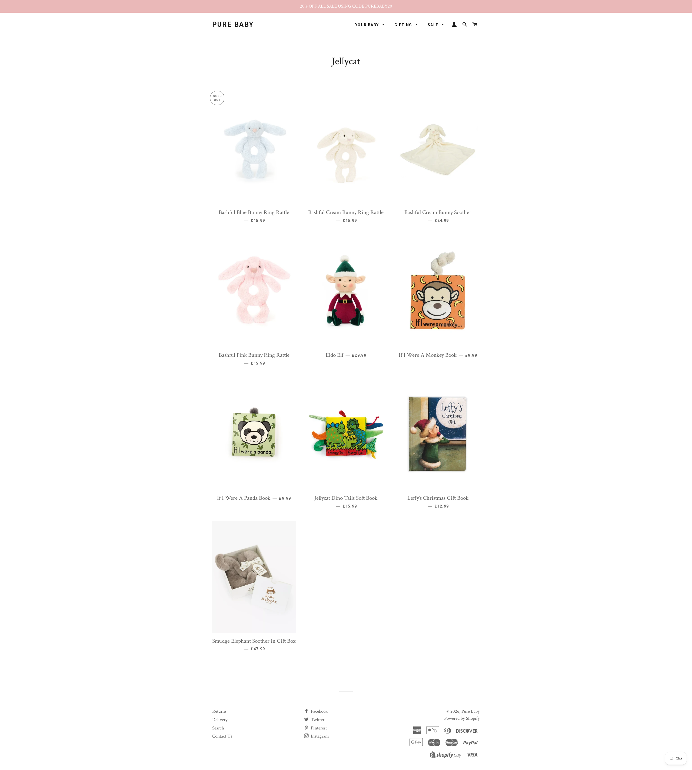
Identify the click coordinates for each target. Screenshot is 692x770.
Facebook (319, 711)
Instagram (319, 736)
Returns (219, 711)
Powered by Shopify (462, 718)
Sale (434, 25)
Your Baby (367, 25)
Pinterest (318, 728)
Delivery (220, 720)
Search (218, 728)
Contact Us (222, 736)
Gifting (403, 25)
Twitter (317, 720)
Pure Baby (233, 24)
